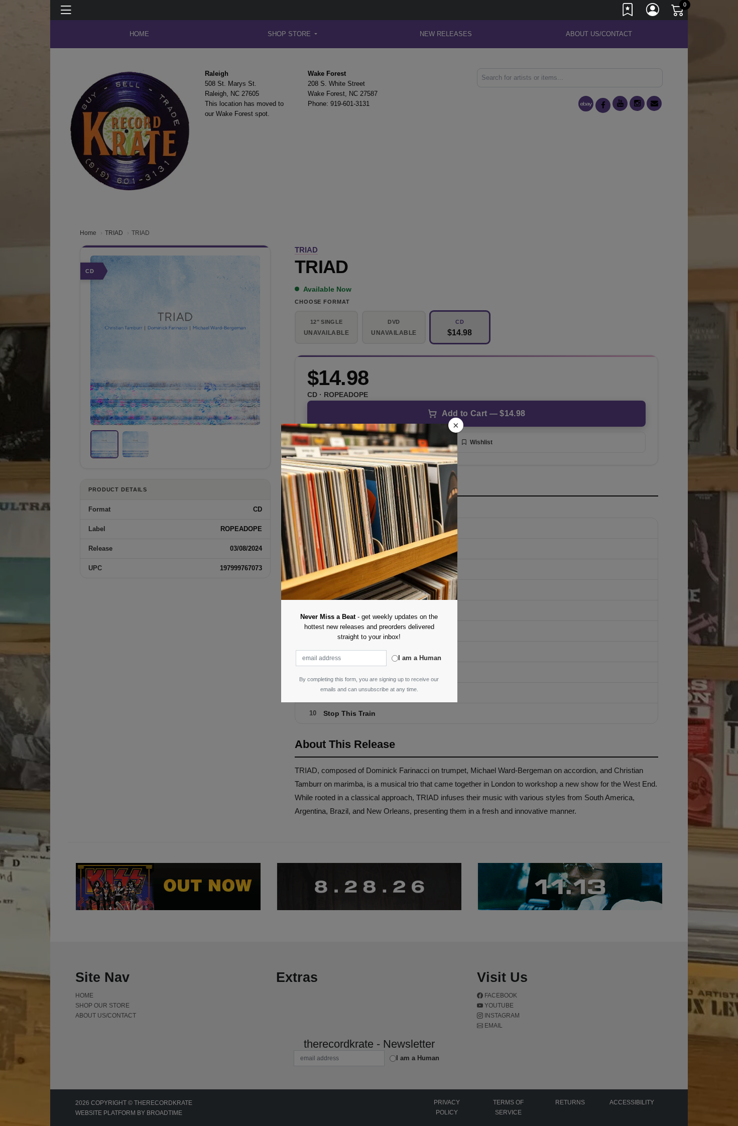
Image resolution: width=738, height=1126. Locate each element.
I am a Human (419, 658)
